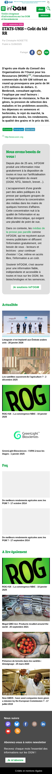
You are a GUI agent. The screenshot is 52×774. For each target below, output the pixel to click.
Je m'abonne (15, 760)
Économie (7, 129)
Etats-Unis (30, 129)
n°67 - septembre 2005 (13, 24)
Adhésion (44, 15)
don (40, 9)
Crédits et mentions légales (28, 771)
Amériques (18, 129)
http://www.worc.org (14, 137)
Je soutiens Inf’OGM (26, 287)
